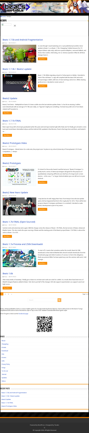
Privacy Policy (6, 364)
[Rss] (44, 427)
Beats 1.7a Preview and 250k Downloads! (23, 244)
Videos (4, 381)
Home (4, 16)
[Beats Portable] (44, 6)
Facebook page (23, 313)
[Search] (59, 300)
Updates (4, 377)
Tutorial (4, 374)
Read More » (42, 59)
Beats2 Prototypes (12, 163)
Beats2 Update (10, 98)
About (3, 340)
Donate (4, 347)
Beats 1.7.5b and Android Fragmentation (23, 39)
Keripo (5, 43)
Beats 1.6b (8, 273)
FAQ (3, 354)
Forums (4, 357)
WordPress (41, 425)
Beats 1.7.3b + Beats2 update (17, 69)
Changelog (5, 344)
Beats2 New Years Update (15, 192)
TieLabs (56, 425)
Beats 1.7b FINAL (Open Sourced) (19, 222)
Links (3, 361)
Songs (3, 367)
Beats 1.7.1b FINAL (12, 120)
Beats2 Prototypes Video (15, 143)
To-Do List (5, 371)
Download (5, 351)
